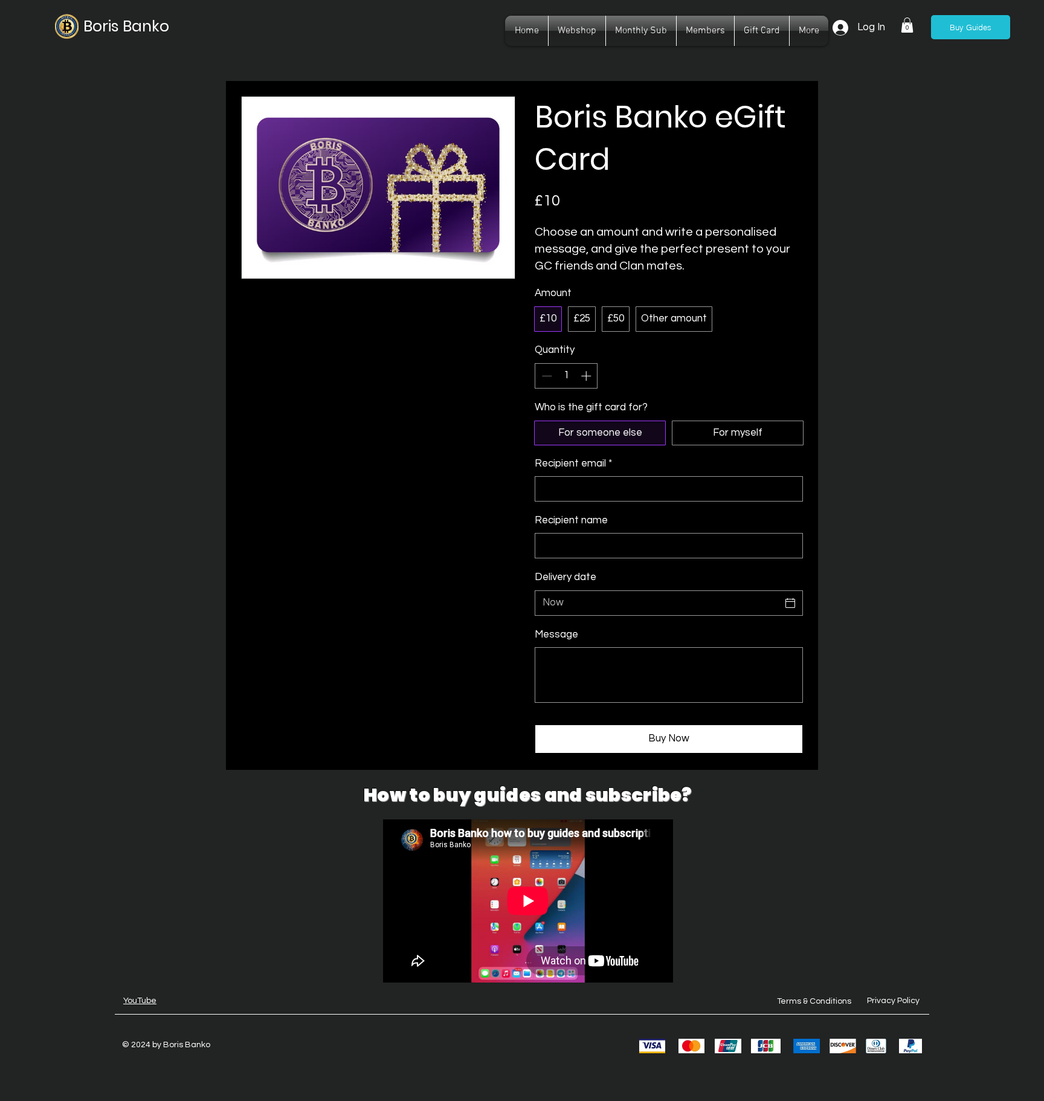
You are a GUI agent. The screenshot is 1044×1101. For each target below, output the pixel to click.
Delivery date (565, 577)
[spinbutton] (566, 376)
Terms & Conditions (814, 1001)
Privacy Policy (893, 1000)
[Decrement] (545, 376)
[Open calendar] (790, 603)
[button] (907, 25)
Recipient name (571, 520)
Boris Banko (126, 26)
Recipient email (573, 463)
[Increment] (587, 376)
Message (556, 634)
